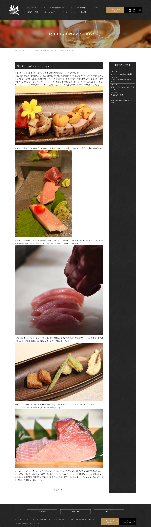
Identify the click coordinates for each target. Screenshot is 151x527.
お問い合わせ (132, 10)
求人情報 (84, 12)
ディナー (43, 7)
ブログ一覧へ (59, 490)
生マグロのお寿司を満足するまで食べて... (122, 80)
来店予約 (115, 10)
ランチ (70, 7)
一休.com (75, 511)
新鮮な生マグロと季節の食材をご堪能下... (122, 100)
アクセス (74, 12)
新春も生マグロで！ (118, 94)
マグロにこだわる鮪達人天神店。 (122, 73)
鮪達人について (32, 7)
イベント (96, 7)
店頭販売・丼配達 (32, 12)
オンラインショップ (48, 12)
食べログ (108, 511)
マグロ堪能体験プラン (57, 7)
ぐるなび (42, 511)
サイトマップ (91, 519)
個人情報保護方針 (81, 519)
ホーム (17, 519)
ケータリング (63, 12)
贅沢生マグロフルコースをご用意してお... (122, 87)
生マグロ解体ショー (82, 7)
